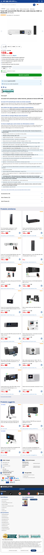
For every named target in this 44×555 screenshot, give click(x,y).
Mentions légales (5, 504)
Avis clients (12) (5, 197)
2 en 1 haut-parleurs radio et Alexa (7, 341)
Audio (17, 8)
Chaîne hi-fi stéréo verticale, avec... (7, 394)
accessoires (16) (5, 193)
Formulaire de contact (6, 465)
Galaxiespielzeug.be (5, 527)
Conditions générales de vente (7, 502)
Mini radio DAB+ (4, 428)
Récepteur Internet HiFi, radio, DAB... (30, 235)
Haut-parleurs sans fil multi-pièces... (8, 235)
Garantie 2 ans (25, 476)
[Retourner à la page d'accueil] (10, 1)
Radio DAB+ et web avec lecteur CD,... (30, 367)
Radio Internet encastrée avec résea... (30, 394)
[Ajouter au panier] (19, 233)
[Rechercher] (34, 5)
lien (37, 543)
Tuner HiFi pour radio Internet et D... (8, 262)
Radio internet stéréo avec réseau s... (8, 288)
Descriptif (4, 95)
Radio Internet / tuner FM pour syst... (8, 314)
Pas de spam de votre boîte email (29, 477)
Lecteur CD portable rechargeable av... (30, 455)
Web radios (32, 8)
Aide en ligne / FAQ (6, 462)
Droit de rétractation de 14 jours (28, 474)
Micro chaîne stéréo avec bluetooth (7, 367)
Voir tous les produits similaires (6, 396)
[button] (21, 81)
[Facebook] (2, 87)
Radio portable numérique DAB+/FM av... (30, 428)
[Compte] (39, 1)
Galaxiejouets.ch (5, 515)
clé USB (15, 146)
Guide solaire (4, 510)
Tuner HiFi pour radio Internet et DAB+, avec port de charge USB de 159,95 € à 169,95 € (15, 189)
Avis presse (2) (5, 201)
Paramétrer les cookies (24, 550)
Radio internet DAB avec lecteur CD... (30, 314)
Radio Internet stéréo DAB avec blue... (30, 288)
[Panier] (42, 1)
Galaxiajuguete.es (5, 520)
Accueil (8, 8)
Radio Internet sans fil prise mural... (29, 341)
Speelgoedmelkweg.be (6, 528)
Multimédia (12, 8)
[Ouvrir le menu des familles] (1, 1)
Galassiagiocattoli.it (5, 522)
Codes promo (4, 507)
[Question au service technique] (6, 87)
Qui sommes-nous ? (5, 499)
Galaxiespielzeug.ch (5, 517)
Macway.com (4, 530)
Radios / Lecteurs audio (24, 8)
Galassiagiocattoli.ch (5, 519)
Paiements (5, 474)
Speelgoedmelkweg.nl (5, 524)
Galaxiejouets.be (5, 525)
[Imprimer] (4, 87)
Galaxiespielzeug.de (5, 514)
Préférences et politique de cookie (7, 505)
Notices (3, 509)
